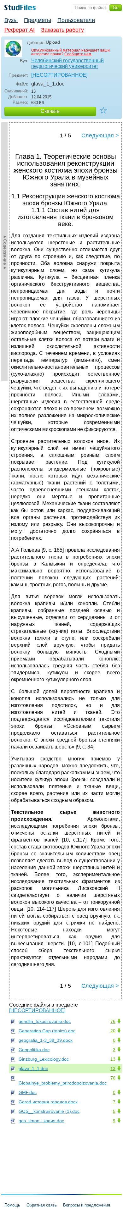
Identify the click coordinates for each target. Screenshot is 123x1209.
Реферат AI (19, 30)
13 (112, 1059)
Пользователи (76, 20)
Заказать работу (62, 30)
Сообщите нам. (78, 54)
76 (112, 1021)
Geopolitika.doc (34, 1049)
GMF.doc (28, 1092)
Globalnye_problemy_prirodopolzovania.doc (63, 1082)
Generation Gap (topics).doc (47, 1030)
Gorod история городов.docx (48, 1101)
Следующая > (100, 135)
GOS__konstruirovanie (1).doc (49, 1111)
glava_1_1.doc (33, 1068)
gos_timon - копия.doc (41, 1120)
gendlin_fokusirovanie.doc (45, 1021)
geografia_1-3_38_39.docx (46, 1040)
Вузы (11, 20)
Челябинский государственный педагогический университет (67, 63)
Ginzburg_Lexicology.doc (44, 1059)
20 (112, 1030)
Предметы (37, 20)
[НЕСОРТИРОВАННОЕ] (59, 75)
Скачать (50, 111)
